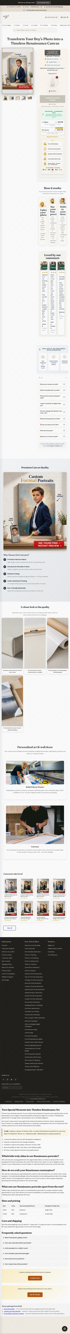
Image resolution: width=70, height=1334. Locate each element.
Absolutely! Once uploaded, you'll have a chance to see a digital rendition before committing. (34, 1243)
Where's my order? (8, 952)
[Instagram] (7, 1079)
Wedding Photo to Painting (34, 1005)
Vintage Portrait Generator (34, 980)
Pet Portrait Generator (32, 1002)
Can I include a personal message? (17, 1253)
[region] (52, 221)
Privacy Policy (6, 971)
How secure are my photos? (14, 1259)
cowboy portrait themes (12, 1311)
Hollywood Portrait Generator (35, 990)
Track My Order (7, 958)
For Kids (35, 25)
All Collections (52, 955)
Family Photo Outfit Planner (34, 1042)
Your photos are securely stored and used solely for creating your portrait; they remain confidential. (32, 1259)
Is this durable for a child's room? (16, 1248)
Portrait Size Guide (31, 1030)
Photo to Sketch (30, 971)
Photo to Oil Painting (31, 958)
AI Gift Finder (29, 1033)
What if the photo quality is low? (16, 1238)
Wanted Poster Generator (33, 993)
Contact (4, 945)
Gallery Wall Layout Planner (34, 1063)
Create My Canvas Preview (52, 99)
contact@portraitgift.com (54, 446)
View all (9, 928)
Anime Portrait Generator (33, 974)
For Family (45, 25)
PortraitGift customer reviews (14, 1314)
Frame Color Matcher (32, 1067)
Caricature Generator (32, 967)
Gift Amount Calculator (32, 1060)
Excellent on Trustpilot (15, 7)
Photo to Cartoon (31, 964)
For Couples (7, 25)
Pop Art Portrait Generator (34, 977)
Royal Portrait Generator (33, 983)
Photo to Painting (30, 955)
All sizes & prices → (52, 136)
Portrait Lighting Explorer (33, 1045)
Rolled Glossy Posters (55, 949)
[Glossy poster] (23, 98)
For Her (26, 25)
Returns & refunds (8, 967)
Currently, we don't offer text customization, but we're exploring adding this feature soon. (33, 1254)
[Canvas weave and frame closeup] (11, 98)
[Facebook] (3, 1079)
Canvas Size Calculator (32, 1015)
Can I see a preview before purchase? (18, 1243)
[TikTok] (15, 1079)
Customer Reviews (8, 949)
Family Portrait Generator (33, 996)
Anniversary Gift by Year (33, 1057)
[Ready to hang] (17, 98)
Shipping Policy (7, 964)
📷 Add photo (52, 91)
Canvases (51, 952)
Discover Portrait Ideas (32, 945)
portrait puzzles (9, 1309)
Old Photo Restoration (32, 1008)
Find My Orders (7, 955)
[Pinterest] (11, 1079)
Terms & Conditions (8, 974)
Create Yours (35, 1278)
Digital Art (51, 945)
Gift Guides (5, 980)
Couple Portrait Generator (34, 999)
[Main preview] (5, 98)
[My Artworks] (64, 1328)
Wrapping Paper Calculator (34, 1070)
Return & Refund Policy (43, 1101)
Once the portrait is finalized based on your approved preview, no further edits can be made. (34, 1264)
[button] (52, 17)
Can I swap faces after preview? (16, 1264)
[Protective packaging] (29, 98)
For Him (17, 25)
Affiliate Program (7, 977)
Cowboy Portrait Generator (34, 986)
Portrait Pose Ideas (31, 1036)
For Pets (55, 25)
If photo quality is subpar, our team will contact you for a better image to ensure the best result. (33, 1238)
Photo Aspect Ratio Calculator (35, 1018)
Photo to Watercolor (32, 961)
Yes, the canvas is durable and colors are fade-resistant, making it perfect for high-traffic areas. (33, 1248)
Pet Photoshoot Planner (33, 1054)
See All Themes (35, 1295)
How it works (6, 961)
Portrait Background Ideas (33, 1039)
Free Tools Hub (30, 949)
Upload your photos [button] (53, 59)
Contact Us (8, 1101)
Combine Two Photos (32, 1012)
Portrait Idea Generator (33, 952)
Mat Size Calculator (31, 1021)
